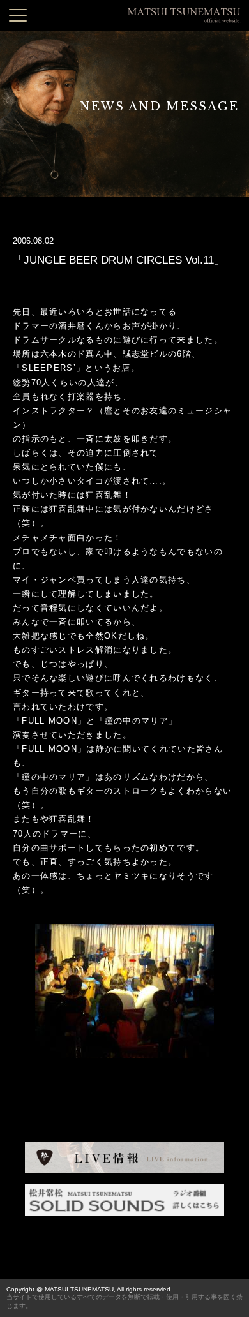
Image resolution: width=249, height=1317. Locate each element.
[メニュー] (18, 15)
